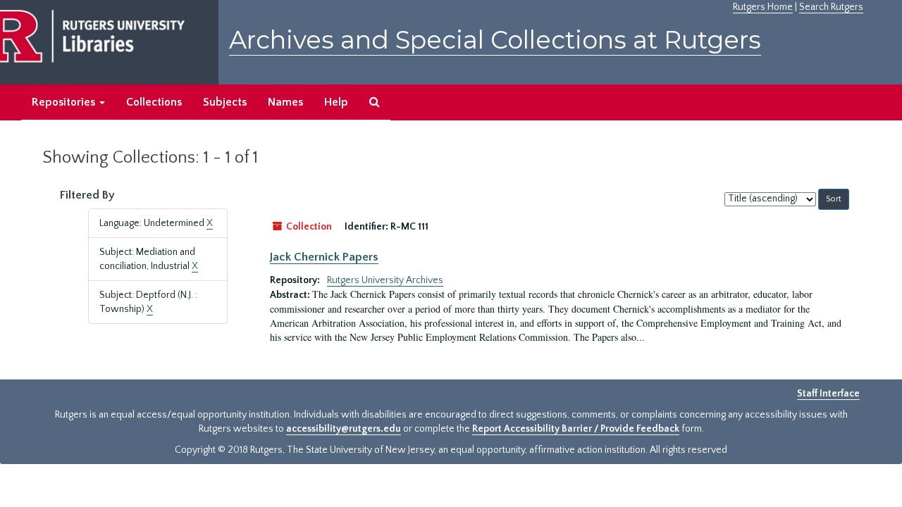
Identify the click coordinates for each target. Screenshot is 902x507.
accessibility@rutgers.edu (343, 428)
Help (336, 102)
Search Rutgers (831, 7)
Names (285, 102)
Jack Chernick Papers (324, 257)
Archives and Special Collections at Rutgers (495, 40)
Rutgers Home (763, 7)
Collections (154, 102)
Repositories (65, 102)
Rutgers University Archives (385, 280)
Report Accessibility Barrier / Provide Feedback (575, 428)
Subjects (225, 102)
